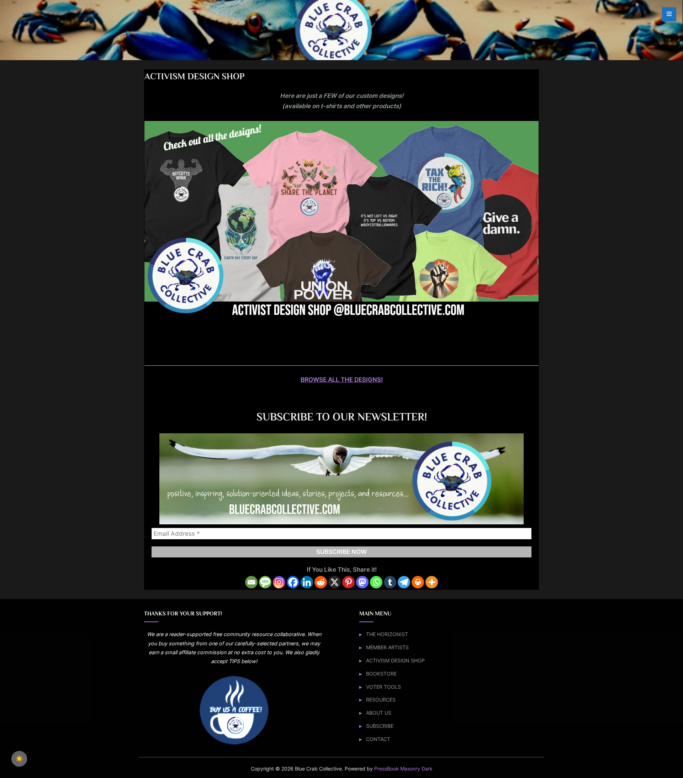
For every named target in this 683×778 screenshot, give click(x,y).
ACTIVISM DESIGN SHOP (395, 660)
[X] (334, 582)
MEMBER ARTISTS (387, 647)
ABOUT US (378, 713)
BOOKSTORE (381, 674)
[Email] (251, 582)
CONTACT (378, 739)
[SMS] (265, 582)
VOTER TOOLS (383, 687)
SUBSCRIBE (379, 726)
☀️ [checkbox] (19, 758)
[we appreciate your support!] (234, 744)
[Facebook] (293, 582)
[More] (431, 582)
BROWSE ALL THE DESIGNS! (342, 379)
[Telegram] (404, 582)
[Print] (418, 582)
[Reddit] (320, 582)
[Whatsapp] (376, 582)
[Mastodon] (362, 582)
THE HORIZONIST (387, 634)
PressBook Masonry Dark (403, 769)
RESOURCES (381, 700)
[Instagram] (279, 582)
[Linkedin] (307, 582)
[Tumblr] (390, 582)
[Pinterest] (348, 582)
